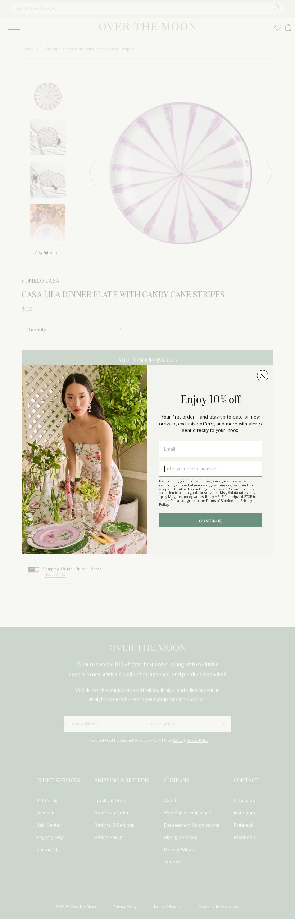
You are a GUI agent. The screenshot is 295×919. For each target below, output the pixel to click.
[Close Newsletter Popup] (262, 375)
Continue (210, 521)
